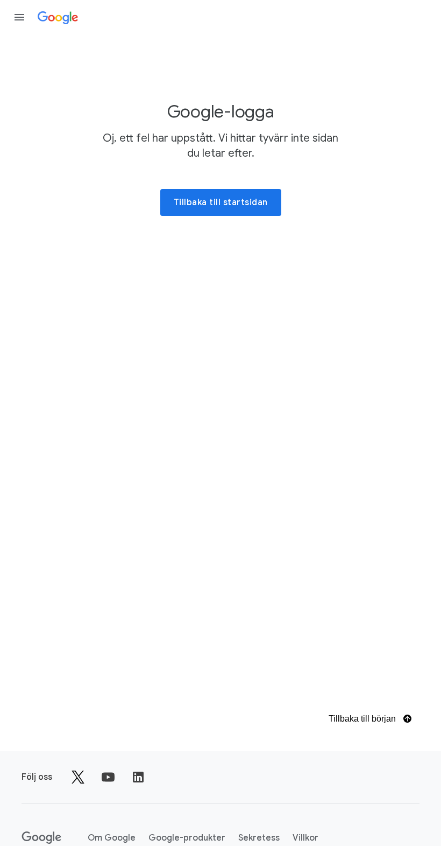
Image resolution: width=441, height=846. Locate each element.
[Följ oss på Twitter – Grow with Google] (78, 777)
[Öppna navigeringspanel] (19, 17)
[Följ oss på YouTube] (108, 777)
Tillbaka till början (363, 718)
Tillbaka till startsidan (221, 202)
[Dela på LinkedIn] (138, 777)
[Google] (57, 17)
